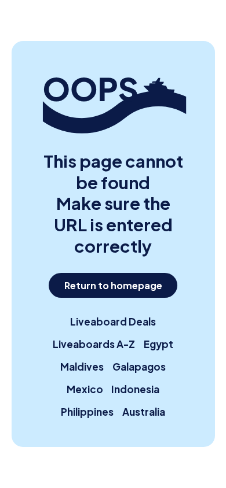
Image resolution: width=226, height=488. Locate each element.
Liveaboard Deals (113, 321)
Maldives (82, 366)
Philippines (87, 411)
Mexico (85, 389)
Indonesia (135, 389)
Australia (143, 411)
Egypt (158, 344)
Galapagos (139, 366)
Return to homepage (113, 285)
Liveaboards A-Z (94, 344)
